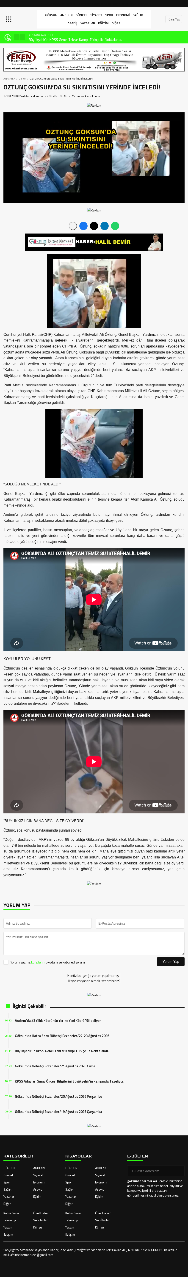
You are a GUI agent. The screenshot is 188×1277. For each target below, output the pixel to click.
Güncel (81, 14)
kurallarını (38, 962)
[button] (16, 37)
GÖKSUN (51, 14)
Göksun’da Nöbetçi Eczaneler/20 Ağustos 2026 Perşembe (58, 1096)
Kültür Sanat (11, 1213)
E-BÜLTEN (137, 1156)
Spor (109, 14)
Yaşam (7, 1227)
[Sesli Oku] (73, 226)
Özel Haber (41, 1213)
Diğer (116, 23)
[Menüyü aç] (9, 19)
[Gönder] (179, 1171)
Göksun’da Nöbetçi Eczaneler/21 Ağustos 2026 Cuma (55, 1066)
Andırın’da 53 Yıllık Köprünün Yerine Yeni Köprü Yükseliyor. (58, 1020)
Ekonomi (123, 14)
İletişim (8, 1234)
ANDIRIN (66, 14)
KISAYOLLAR (78, 1156)
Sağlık (138, 14)
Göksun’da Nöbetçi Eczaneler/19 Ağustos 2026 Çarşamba (58, 1111)
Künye (37, 1227)
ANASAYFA (9, 78)
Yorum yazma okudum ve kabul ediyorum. (48, 962)
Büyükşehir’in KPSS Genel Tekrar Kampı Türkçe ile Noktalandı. (75, 39)
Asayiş (72, 23)
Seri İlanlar (40, 1220)
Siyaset (96, 14)
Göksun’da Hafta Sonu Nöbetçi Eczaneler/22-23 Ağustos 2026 (62, 1035)
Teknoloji (9, 1220)
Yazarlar (87, 23)
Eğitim (103, 23)
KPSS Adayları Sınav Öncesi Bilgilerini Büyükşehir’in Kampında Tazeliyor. (69, 1081)
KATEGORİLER (18, 1156)
